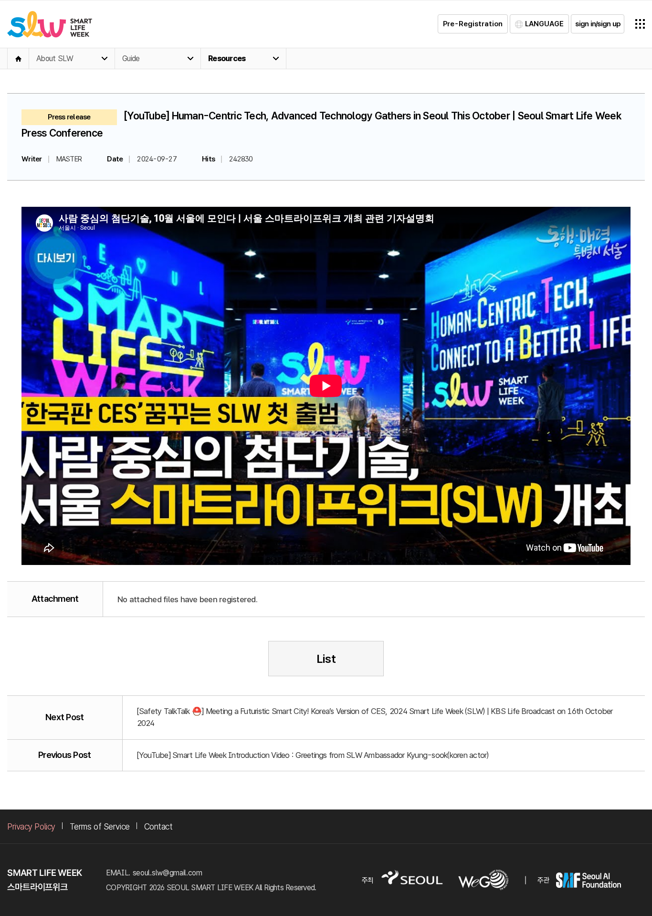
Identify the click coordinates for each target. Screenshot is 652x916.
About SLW (54, 58)
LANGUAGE (544, 24)
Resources (226, 58)
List (326, 659)
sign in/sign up (597, 24)
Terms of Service (100, 826)
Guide (130, 58)
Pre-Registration (473, 24)
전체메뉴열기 (640, 24)
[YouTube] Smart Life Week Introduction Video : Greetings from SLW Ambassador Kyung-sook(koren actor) (313, 755)
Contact (158, 826)
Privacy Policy (31, 826)
